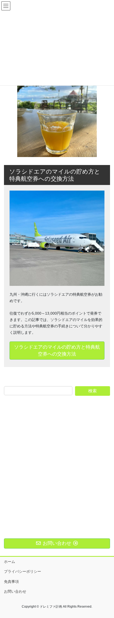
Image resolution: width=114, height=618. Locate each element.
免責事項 (11, 581)
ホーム (9, 561)
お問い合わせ (15, 591)
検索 (92, 391)
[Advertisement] (57, 459)
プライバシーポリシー (22, 571)
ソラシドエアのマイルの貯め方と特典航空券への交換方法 (57, 350)
